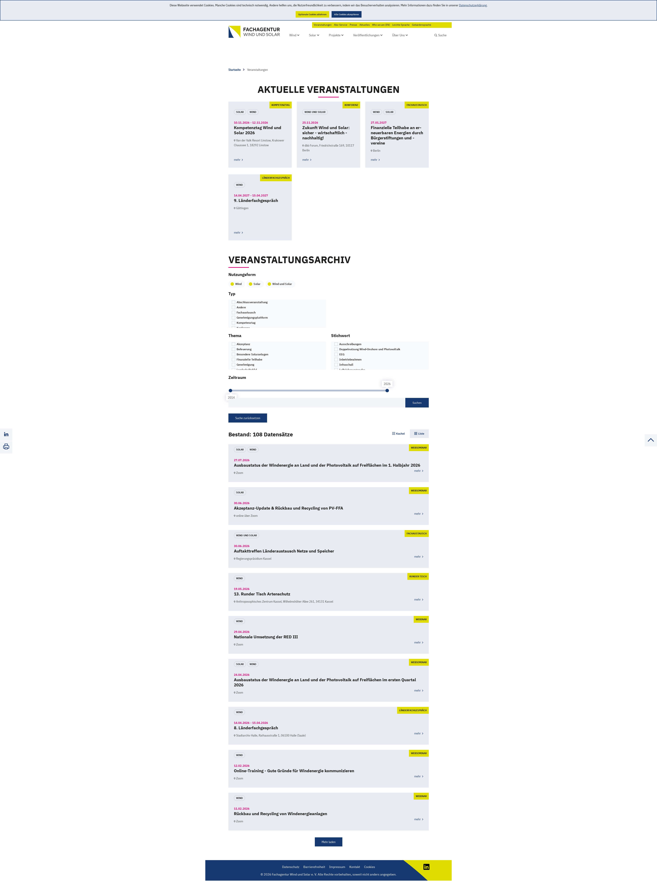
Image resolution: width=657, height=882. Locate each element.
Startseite (234, 70)
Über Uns (398, 35)
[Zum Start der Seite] (651, 445)
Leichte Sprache (401, 24)
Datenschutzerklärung (473, 5)
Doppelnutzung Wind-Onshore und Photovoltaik (369, 349)
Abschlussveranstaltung (252, 302)
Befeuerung (244, 349)
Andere (241, 307)
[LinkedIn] (426, 869)
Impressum (337, 867)
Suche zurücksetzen (247, 418)
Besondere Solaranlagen (252, 354)
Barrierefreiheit (314, 867)
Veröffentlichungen (366, 35)
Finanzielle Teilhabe (249, 359)
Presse (353, 24)
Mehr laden (329, 842)
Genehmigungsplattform (252, 317)
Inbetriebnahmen (350, 359)
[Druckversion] (6, 447)
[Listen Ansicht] (419, 433)
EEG (341, 354)
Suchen (417, 402)
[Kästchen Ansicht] (398, 433)
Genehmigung (245, 364)
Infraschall (346, 364)
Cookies (369, 867)
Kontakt (354, 867)
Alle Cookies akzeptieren (346, 14)
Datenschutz (290, 867)
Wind (292, 35)
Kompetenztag (246, 322)
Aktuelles (364, 24)
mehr (237, 160)
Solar (312, 35)
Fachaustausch (246, 312)
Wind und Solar (282, 284)
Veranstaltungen (323, 24)
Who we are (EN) (381, 24)
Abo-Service (340, 24)
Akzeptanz (243, 344)
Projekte (334, 35)
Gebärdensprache (421, 24)
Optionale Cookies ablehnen (312, 14)
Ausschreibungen (350, 344)
